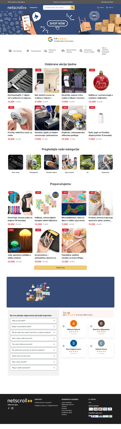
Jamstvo (64, 406)
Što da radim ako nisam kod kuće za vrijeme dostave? (31, 332)
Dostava (64, 414)
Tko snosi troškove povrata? (22, 344)
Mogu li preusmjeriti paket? (21, 326)
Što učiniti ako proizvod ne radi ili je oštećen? (28, 350)
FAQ (90, 402)
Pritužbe (64, 408)
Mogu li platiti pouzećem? (21, 368)
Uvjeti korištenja (66, 402)
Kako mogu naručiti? (19, 362)
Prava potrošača (67, 410)
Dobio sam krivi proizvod (21, 356)
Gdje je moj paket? (18, 321)
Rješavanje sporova (68, 404)
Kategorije (33, 7)
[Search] (72, 7)
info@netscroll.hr (53, 405)
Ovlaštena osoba (67, 412)
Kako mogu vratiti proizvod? (22, 338)
